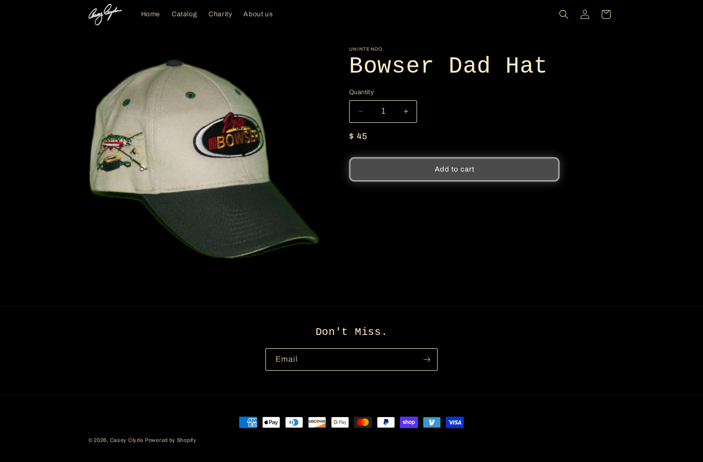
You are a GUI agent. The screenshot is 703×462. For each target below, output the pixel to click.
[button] (563, 14)
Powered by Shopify (171, 440)
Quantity (361, 92)
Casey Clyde (126, 440)
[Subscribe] (426, 359)
